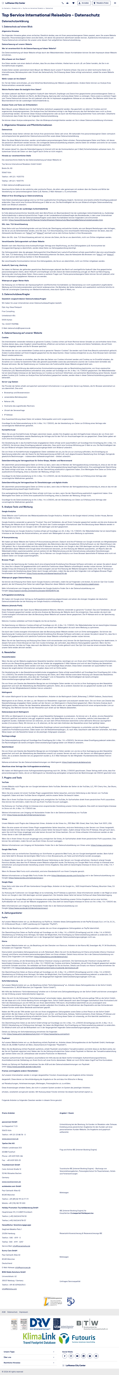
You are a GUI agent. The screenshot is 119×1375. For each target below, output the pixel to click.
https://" (110, 254)
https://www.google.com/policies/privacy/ (26, 878)
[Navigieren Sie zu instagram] (71, 1356)
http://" (100, 254)
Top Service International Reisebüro (33, 8)
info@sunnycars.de (22, 1267)
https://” (40, 233)
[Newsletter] (67, 3)
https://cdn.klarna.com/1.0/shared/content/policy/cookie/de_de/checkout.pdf (46, 968)
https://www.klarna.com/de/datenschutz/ (51, 956)
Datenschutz (12, 1312)
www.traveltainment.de (11, 1181)
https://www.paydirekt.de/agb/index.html (24, 1066)
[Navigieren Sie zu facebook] (64, 1356)
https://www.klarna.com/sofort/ (56, 1034)
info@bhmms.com (9, 1289)
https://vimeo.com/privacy (101, 845)
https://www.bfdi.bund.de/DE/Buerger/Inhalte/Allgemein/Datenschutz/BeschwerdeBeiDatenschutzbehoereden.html (56, 220)
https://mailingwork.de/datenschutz (76, 762)
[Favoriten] (73, 3)
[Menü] (115, 3)
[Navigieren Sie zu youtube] (77, 1356)
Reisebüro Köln (16, 8)
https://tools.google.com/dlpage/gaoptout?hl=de (47, 573)
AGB (3, 1312)
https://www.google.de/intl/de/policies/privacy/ (28, 908)
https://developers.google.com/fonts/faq (68, 875)
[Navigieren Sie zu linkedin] (83, 1356)
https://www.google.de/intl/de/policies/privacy (26, 815)
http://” (30, 233)
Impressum (23, 1312)
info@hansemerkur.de (21, 1246)
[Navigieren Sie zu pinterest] (96, 1356)
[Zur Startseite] (14, 3)
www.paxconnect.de (10, 1139)
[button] (29, 1351)
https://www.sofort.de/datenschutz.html (23, 1034)
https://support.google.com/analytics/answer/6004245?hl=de (34, 590)
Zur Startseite (6, 8)
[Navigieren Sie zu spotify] (89, 1356)
